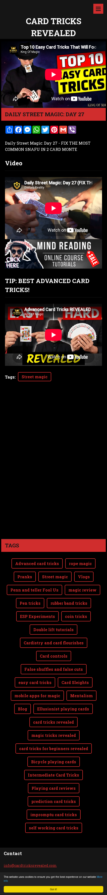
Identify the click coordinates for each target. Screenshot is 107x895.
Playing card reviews (54, 788)
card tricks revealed (53, 722)
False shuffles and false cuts (53, 669)
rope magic (80, 563)
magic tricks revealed (53, 735)
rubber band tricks (69, 603)
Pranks (24, 576)
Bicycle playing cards (53, 761)
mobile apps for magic (37, 695)
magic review (82, 590)
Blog (22, 708)
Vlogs (84, 576)
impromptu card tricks (53, 814)
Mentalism (81, 695)
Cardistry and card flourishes (54, 642)
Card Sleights (75, 682)
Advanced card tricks (37, 563)
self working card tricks (53, 827)
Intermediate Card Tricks (53, 775)
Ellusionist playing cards (63, 708)
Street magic (35, 376)
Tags (10, 377)
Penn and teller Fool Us (34, 590)
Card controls (53, 656)
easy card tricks (35, 682)
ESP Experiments (37, 616)
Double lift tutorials (53, 629)
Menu (98, 9)
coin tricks (76, 616)
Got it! (53, 889)
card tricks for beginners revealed (53, 748)
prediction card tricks (53, 801)
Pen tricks (30, 603)
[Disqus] (53, 468)
